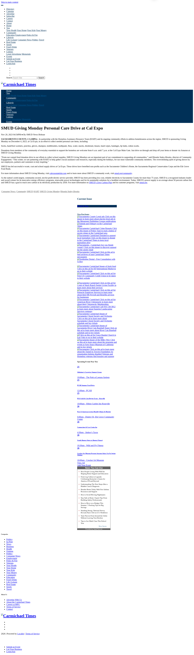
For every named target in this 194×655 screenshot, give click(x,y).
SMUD (30, 191)
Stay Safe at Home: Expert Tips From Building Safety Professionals (94, 499)
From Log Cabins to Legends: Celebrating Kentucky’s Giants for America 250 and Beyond (93, 479)
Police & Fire (32, 35)
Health (9, 549)
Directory (10, 9)
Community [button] (11, 33)
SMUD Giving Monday (50, 191)
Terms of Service (13, 607)
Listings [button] (9, 52)
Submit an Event (13, 59)
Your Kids (31, 30)
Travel (41, 40)
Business (10, 546)
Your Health (11, 30)
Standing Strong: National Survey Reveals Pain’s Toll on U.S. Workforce (94, 512)
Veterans (9, 49)
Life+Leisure (11, 40)
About (9, 23)
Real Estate (11, 42)
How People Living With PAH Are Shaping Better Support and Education (94, 473)
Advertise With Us (14, 600)
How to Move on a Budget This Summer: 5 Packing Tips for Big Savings (92, 505)
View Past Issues (83, 214)
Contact (9, 21)
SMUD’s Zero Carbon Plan (100, 182)
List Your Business (14, 61)
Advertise (10, 14)
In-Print (9, 542)
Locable (20, 634)
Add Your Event (84, 465)
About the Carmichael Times (18, 602)
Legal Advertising (13, 54)
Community (21, 191)
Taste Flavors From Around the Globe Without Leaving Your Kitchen (94, 517)
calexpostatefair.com (57, 173)
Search (9, 78)
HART (36, 191)
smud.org (143, 182)
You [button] (8, 28)
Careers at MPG (13, 604)
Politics (35, 40)
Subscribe (10, 16)
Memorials (26, 54)
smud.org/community (123, 173)
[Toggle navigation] (2, 5)
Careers (9, 18)
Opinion (9, 551)
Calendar (10, 11)
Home (8, 26)
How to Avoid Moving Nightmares (93, 495)
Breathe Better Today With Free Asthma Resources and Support (95, 490)
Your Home (22, 30)
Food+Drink (11, 47)
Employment (20, 35)
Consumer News (25, 40)
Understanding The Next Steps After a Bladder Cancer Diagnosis (94, 485)
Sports (9, 44)
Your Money (41, 30)
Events (9, 56)
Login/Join (10, 63)
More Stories (103, 526)
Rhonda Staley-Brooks (69, 191)
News (8, 544)
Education (10, 35)
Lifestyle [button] (10, 37)
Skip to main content (9, 2)
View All (81, 463)
